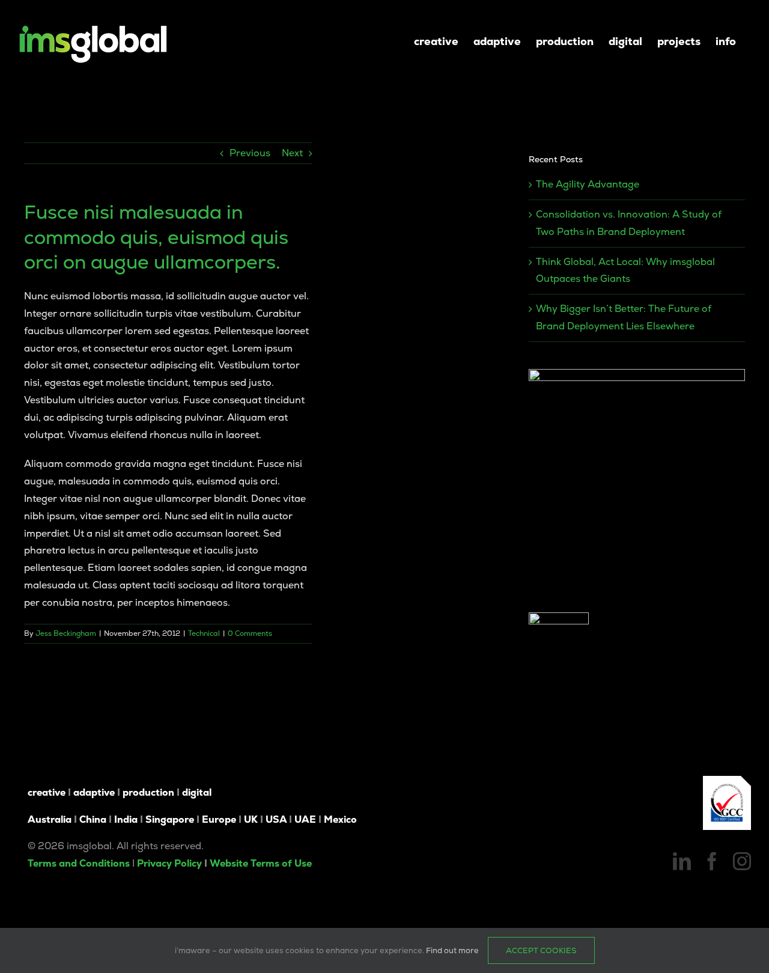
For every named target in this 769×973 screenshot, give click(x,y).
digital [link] (196, 792)
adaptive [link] (94, 792)
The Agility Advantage (587, 184)
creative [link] (46, 792)
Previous (249, 153)
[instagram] (742, 861)
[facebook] (712, 861)
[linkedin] (682, 861)
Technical (204, 633)
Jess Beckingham (65, 633)
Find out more (452, 950)
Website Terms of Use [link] (261, 863)
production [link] (148, 792)
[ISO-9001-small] (727, 780)
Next (292, 153)
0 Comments (250, 633)
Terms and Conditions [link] (79, 863)
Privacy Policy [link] (169, 863)
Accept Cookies (541, 950)
